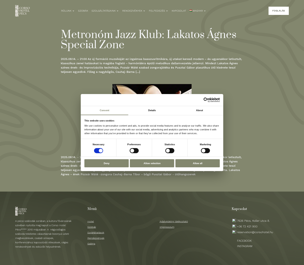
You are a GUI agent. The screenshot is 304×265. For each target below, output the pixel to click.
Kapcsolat (179, 11)
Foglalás (278, 10)
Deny (106, 163)
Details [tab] (152, 110)
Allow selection (152, 163)
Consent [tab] (104, 110)
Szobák (83, 11)
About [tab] (199, 110)
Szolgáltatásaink (104, 11)
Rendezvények (132, 11)
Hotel (90, 221)
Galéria (91, 243)
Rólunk (66, 11)
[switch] (134, 150)
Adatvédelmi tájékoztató (174, 221)
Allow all (197, 163)
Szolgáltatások (95, 232)
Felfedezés (157, 11)
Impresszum (167, 227)
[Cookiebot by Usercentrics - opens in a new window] (206, 100)
